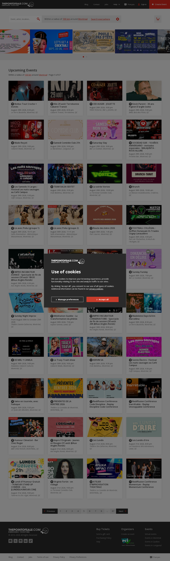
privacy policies (96, 288)
